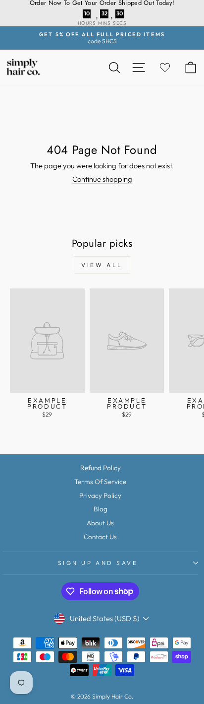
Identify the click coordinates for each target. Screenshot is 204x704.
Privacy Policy (100, 495)
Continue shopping (102, 179)
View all (102, 265)
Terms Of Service (100, 481)
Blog (100, 508)
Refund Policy (100, 467)
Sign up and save (98, 562)
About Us (100, 522)
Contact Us (100, 536)
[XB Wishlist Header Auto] (165, 67)
